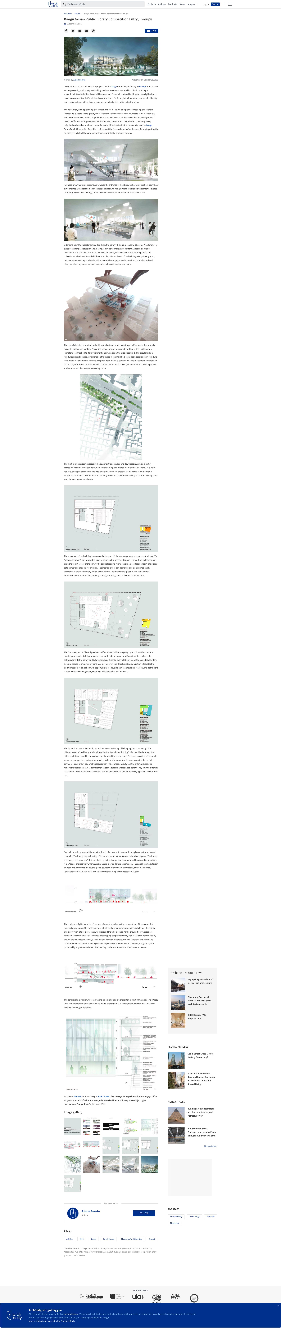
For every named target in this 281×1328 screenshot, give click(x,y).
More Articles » (210, 1146)
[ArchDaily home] (53, 4)
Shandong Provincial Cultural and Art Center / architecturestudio (200, 1001)
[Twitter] (73, 31)
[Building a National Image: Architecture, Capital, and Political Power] (176, 1115)
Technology (194, 1216)
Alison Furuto (91, 1211)
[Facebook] (66, 31)
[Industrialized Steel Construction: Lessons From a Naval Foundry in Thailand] (176, 1135)
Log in (206, 4)
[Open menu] (230, 4)
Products (172, 4)
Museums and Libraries (131, 1239)
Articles (162, 4)
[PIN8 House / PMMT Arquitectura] (178, 1020)
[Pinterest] (93, 31)
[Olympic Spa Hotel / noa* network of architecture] (178, 985)
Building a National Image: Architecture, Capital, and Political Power (200, 1112)
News (182, 4)
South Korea (103, 1096)
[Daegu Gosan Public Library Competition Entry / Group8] (72, 1126)
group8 (152, 1239)
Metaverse (174, 1223)
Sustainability (176, 1216)
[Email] (86, 31)
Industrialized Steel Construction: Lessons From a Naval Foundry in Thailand (201, 1132)
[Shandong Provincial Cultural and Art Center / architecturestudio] (178, 1002)
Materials (211, 1216)
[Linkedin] (79, 31)
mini (81, 1239)
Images (191, 4)
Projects (152, 4)
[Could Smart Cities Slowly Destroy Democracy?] (176, 1060)
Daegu (114, 86)
